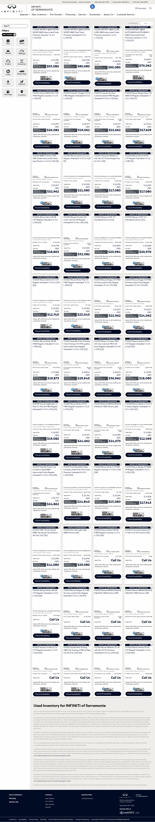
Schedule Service (87, 798)
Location (22, 95)
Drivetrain (22, 64)
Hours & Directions (15, 795)
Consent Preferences (82, 819)
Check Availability (42, 83)
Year (8, 44)
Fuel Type (8, 94)
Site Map (43, 819)
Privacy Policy (34, 819)
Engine (8, 64)
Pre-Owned (49, 801)
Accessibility (23, 819)
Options (21, 84)
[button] (92, 6)
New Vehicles (49, 798)
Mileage (21, 53)
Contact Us (13, 819)
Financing (12, 798)
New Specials (49, 804)
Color (8, 74)
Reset (6, 26)
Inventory (48, 795)
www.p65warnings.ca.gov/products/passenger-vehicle (52, 755)
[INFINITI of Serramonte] (27, 8)
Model (8, 53)
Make (22, 43)
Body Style (21, 74)
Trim (8, 84)
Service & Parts (87, 795)
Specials (48, 807)
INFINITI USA (13, 802)
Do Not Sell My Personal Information (61, 819)
